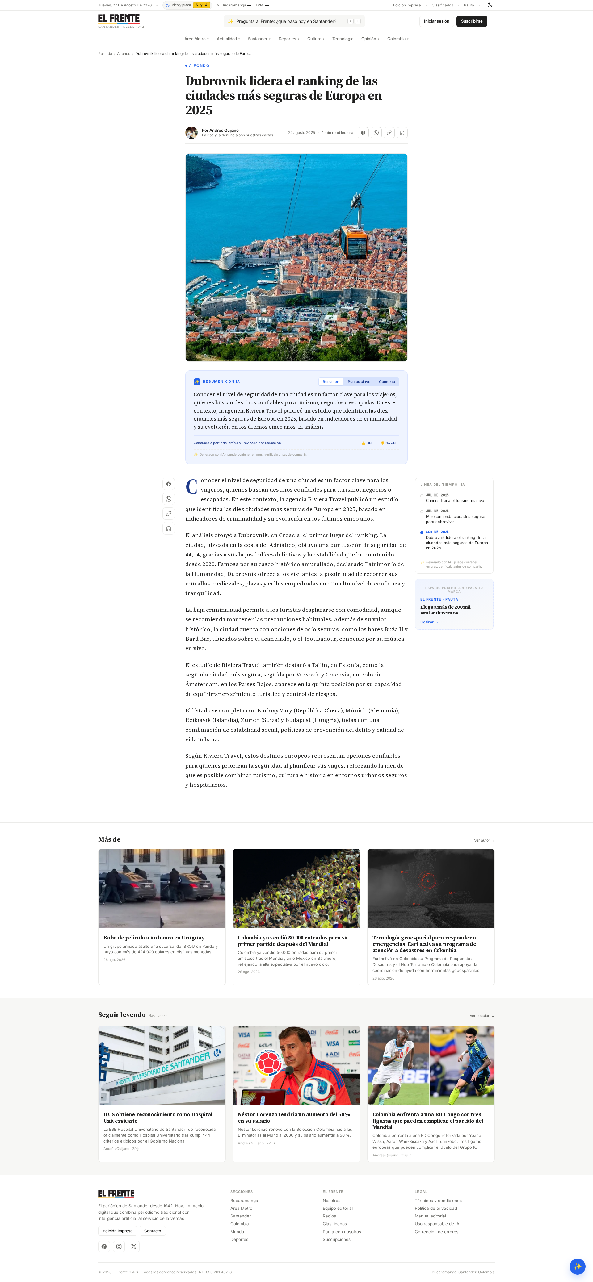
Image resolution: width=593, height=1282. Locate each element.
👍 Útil (366, 443)
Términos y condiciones (438, 1200)
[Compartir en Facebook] (363, 132)
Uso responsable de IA (437, 1223)
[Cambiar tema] (490, 5)
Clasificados (442, 5)
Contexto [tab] (387, 381)
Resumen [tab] (331, 381)
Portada (105, 54)
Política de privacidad (436, 1208)
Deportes (289, 38)
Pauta (469, 5)
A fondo (123, 54)
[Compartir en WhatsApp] (376, 132)
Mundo (237, 1231)
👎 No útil (388, 443)
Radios (329, 1215)
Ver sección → (482, 1016)
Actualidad (228, 38)
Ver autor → (484, 840)
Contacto (152, 1231)
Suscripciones (337, 1239)
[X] (134, 1246)
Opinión (370, 38)
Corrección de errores (436, 1231)
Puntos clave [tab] (359, 381)
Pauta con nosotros (342, 1231)
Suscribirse (472, 21)
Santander (259, 38)
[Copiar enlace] (389, 132)
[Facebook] (104, 1246)
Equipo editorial (338, 1208)
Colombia (398, 38)
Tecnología (342, 38)
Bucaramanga (244, 1200)
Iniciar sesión (436, 21)
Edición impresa (407, 5)
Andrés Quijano (224, 130)
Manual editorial (430, 1215)
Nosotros (331, 1200)
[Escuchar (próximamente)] (402, 132)
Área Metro (196, 38)
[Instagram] (119, 1246)
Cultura (315, 38)
